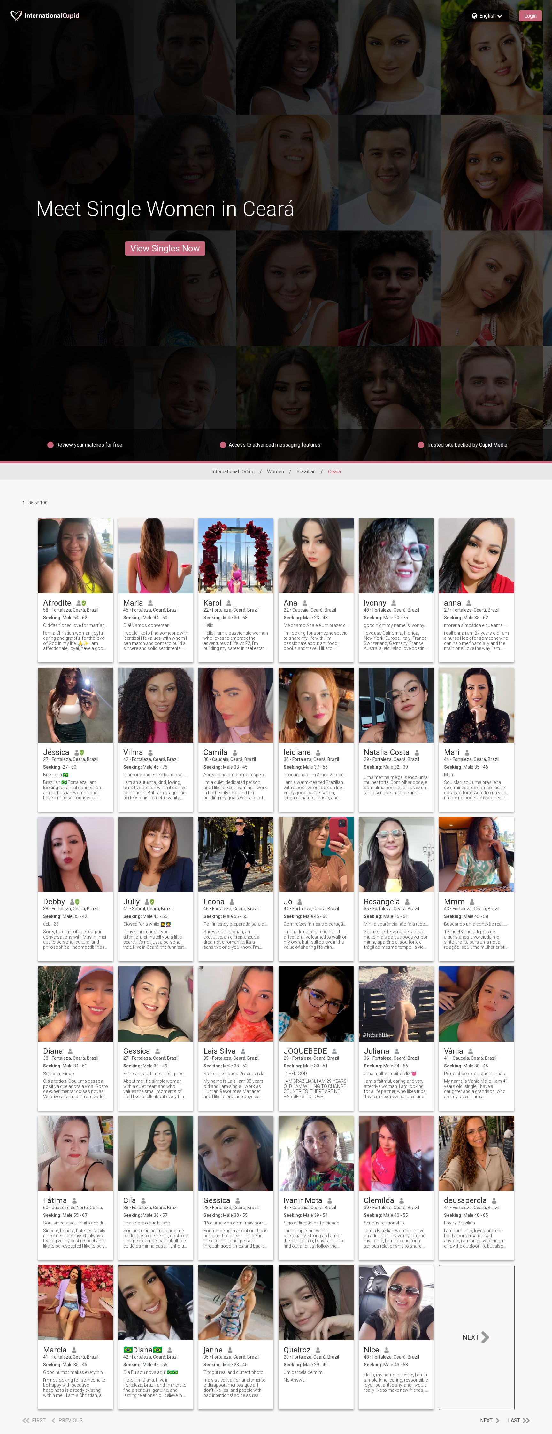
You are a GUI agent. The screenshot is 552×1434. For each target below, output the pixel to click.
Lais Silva (219, 1051)
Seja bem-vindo (58, 1073)
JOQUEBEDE (305, 1051)
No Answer (295, 1380)
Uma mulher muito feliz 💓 (390, 1073)
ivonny (375, 602)
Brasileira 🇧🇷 (55, 774)
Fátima (55, 1200)
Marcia (55, 1349)
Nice (371, 1349)
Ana (290, 602)
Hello (208, 625)
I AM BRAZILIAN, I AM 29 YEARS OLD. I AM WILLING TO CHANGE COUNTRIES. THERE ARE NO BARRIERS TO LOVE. (315, 1089)
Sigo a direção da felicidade (311, 1222)
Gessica (136, 1051)
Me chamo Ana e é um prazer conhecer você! (316, 625)
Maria (133, 602)
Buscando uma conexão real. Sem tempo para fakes (476, 924)
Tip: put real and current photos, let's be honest (235, 1372)
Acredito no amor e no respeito (234, 774)
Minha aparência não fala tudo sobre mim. (396, 924)
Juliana (376, 1051)
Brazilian (306, 472)
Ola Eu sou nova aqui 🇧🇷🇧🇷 (150, 1372)
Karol (212, 602)
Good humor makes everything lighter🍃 (75, 1372)
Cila (129, 1200)
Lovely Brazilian (459, 1222)
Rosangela (382, 901)
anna (452, 602)
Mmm (454, 901)
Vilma (133, 752)
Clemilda (379, 1200)
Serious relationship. (384, 1222)
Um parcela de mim (303, 1372)
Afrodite (57, 602)
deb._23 (50, 924)
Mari (452, 752)
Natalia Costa (387, 752)
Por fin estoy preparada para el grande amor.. (235, 924)
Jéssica (56, 752)
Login (530, 16)
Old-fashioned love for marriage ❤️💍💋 (75, 625)
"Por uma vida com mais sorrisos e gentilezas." (235, 1222)
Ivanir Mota (303, 1200)
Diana (53, 1051)
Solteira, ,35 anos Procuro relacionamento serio (235, 1073)
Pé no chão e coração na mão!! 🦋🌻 (476, 1073)
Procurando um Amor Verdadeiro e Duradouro (316, 774)
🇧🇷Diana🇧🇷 (142, 1349)
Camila (215, 752)
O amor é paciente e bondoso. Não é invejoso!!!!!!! (155, 774)
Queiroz (297, 1349)
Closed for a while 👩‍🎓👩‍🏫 (147, 924)
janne (213, 1349)
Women (275, 472)
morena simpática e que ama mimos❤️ (476, 625)
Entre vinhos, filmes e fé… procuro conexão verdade (155, 1073)
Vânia (453, 1051)
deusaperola (465, 1200)
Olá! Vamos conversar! (146, 625)
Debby (54, 901)
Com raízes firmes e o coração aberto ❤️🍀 (316, 924)
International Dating (233, 472)
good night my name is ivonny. (394, 625)
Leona (214, 901)
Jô (288, 901)
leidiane (297, 752)
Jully (131, 901)
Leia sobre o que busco (146, 1222)
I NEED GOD (295, 1073)
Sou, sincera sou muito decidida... (75, 1222)
